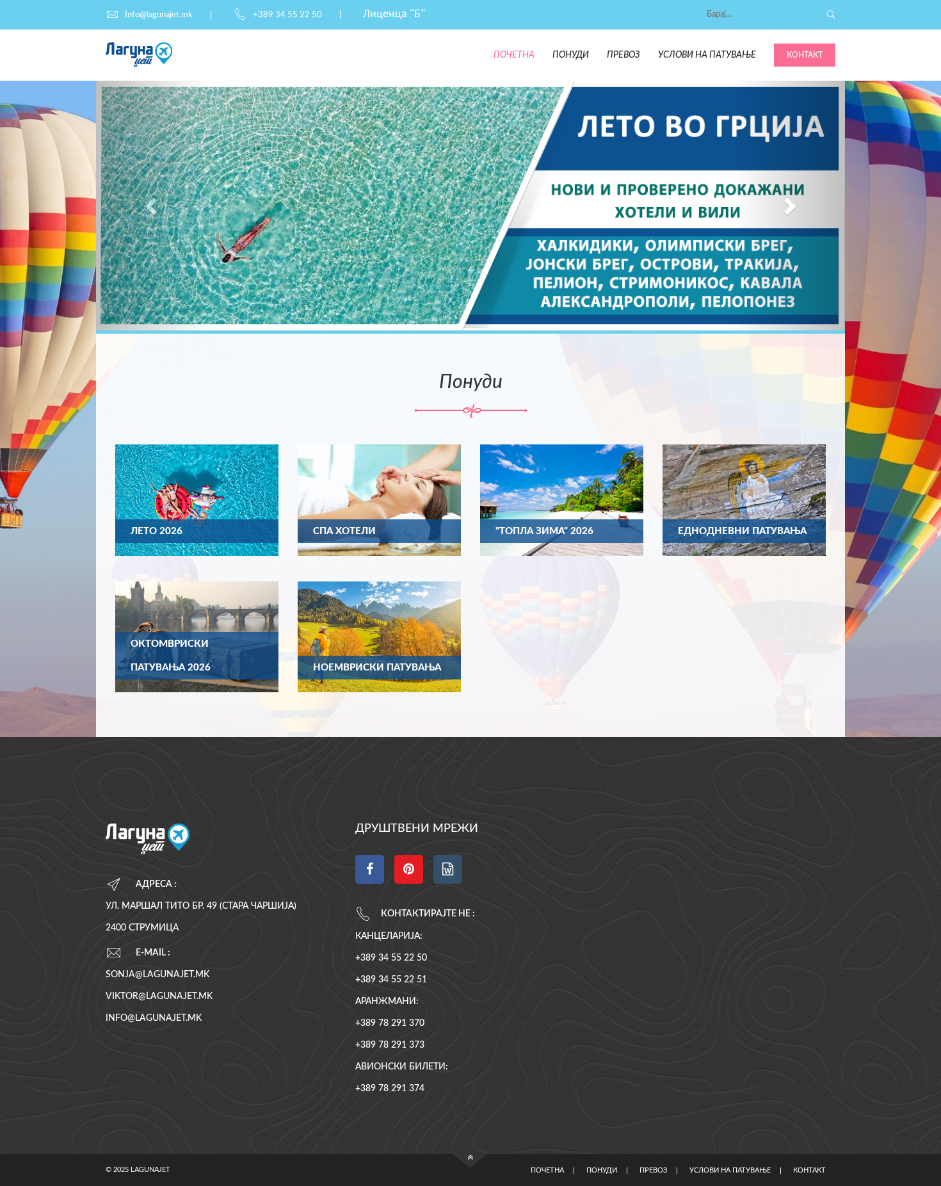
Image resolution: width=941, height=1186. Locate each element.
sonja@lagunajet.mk (157, 974)
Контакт (805, 55)
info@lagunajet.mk (154, 1018)
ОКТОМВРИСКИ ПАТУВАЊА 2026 (171, 655)
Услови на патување (707, 55)
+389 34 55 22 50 (287, 15)
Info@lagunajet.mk (159, 15)
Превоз (623, 55)
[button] (152, 205)
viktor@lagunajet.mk (159, 996)
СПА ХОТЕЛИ (344, 531)
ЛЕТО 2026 (156, 531)
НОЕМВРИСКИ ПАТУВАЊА (377, 667)
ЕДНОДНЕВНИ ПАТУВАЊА (742, 531)
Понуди (570, 55)
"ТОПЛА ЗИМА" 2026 (544, 531)
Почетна (514, 55)
